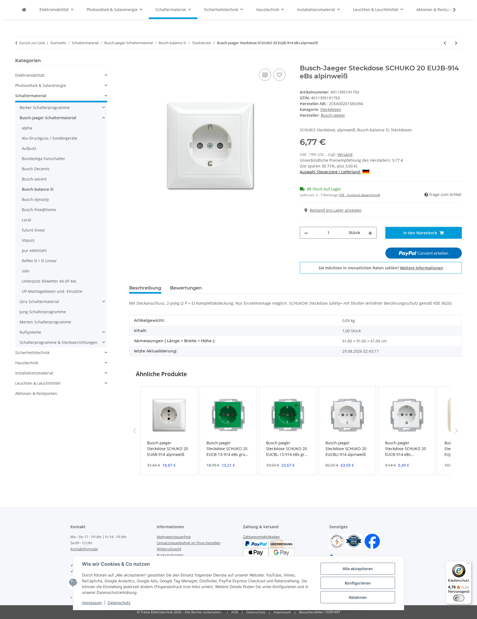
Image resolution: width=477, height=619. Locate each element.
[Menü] (468, 564)
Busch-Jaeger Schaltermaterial (48, 117)
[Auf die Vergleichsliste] (265, 75)
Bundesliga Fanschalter (43, 158)
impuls (28, 240)
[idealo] (354, 540)
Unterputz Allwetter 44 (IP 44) (49, 281)
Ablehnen (358, 597)
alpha (27, 128)
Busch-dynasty (35, 199)
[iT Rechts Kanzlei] (336, 540)
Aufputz (29, 148)
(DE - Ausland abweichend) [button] (359, 195)
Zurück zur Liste (32, 42)
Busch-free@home (39, 209)
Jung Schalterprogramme (43, 311)
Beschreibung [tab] (145, 288)
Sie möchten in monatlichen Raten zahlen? (381, 267)
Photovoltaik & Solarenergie (40, 85)
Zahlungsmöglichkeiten (261, 537)
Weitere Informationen (421, 267)
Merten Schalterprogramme (45, 322)
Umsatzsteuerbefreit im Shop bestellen (189, 542)
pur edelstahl (34, 250)
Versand (345, 154)
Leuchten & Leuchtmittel (37, 383)
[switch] (458, 598)
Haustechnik (26, 362)
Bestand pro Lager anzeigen (336, 210)
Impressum (92, 602)
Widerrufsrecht (169, 548)
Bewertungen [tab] (186, 288)
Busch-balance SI (38, 189)
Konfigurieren (358, 583)
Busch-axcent (34, 179)
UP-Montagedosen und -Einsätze (52, 291)
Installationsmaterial (34, 373)
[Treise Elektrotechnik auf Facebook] (372, 540)
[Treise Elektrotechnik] (24, 9)
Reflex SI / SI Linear (39, 260)
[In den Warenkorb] (133, 61)
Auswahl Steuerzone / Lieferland (330, 171)
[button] (450, 9)
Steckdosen (330, 109)
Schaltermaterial (30, 95)
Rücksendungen (170, 554)
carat (26, 219)
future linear (33, 230)
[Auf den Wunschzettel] (279, 75)
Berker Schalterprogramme (45, 107)
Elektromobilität (29, 75)
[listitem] (169, 430)
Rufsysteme (30, 332)
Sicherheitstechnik (32, 352)
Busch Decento (35, 168)
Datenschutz (119, 602)
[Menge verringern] (306, 232)
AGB (234, 612)
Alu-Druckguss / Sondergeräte (49, 138)
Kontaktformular (84, 548)
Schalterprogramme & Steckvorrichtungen (58, 342)
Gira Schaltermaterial (39, 301)
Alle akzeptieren (358, 568)
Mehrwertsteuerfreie (174, 536)
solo (25, 270)
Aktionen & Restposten (36, 393)
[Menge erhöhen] (370, 232)
